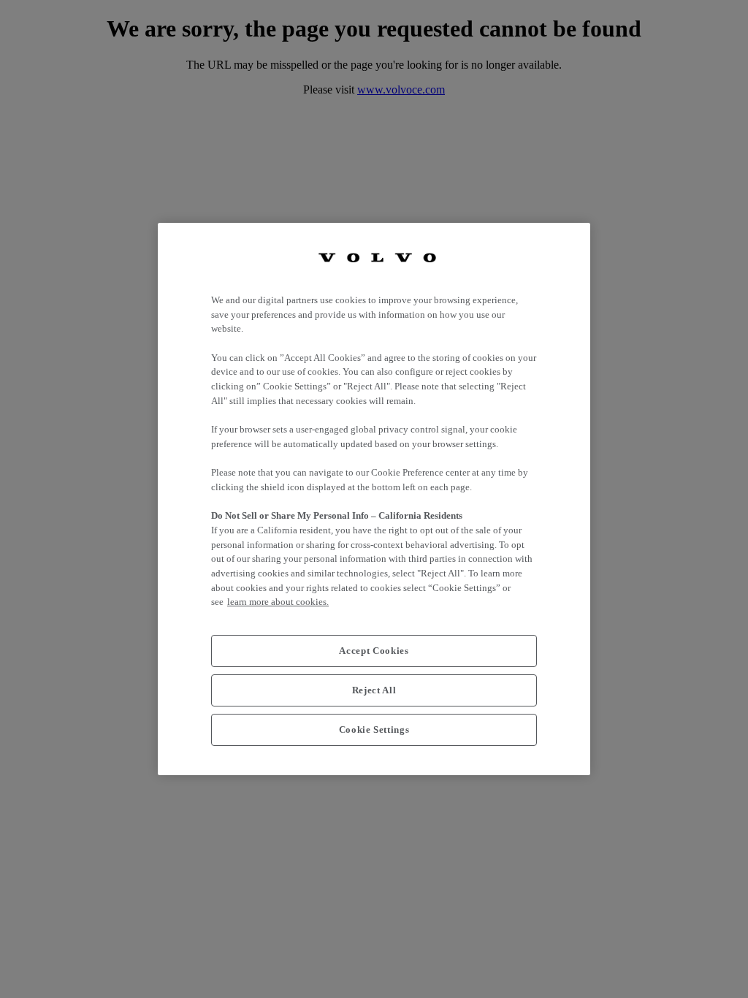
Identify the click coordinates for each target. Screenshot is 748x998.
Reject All (374, 690)
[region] (374, 499)
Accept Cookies (373, 650)
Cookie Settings (374, 729)
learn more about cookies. (278, 601)
